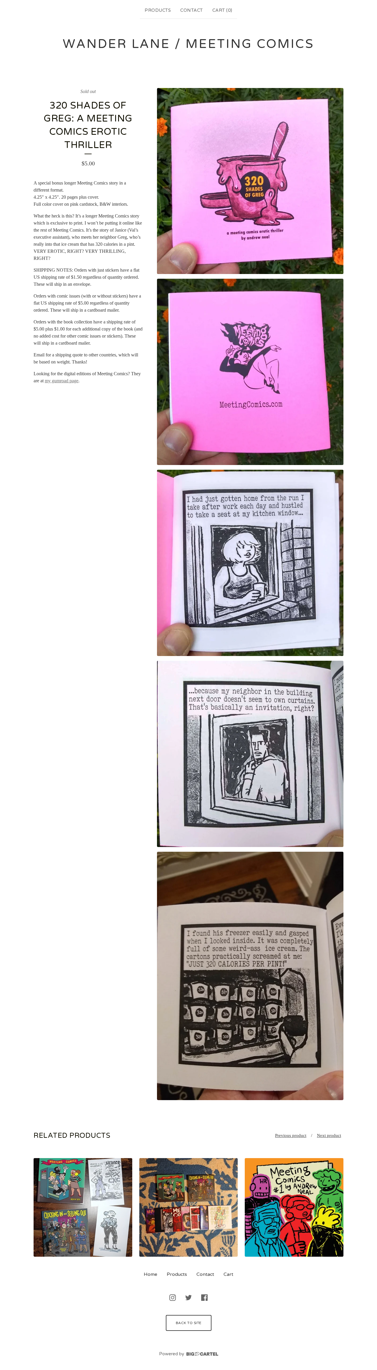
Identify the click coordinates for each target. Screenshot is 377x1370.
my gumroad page (61, 380)
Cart (228, 1274)
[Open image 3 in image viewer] (250, 563)
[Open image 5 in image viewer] (250, 976)
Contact (191, 10)
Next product (329, 1135)
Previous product (290, 1135)
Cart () (222, 10)
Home (150, 1274)
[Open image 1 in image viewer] (250, 181)
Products (158, 10)
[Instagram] (173, 1297)
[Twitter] (188, 1297)
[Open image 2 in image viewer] (250, 372)
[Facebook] (204, 1297)
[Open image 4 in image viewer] (250, 754)
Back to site (188, 1323)
